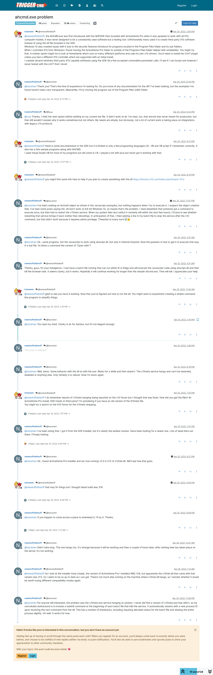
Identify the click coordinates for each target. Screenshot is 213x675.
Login (32, 656)
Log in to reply (190, 23)
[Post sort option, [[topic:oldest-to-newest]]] (176, 23)
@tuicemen (51, 82)
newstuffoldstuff (33, 82)
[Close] (195, 629)
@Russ (49, 112)
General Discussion (26, 23)
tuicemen (29, 31)
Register (22, 656)
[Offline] (19, 33)
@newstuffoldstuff (46, 31)
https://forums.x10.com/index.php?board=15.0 (158, 179)
